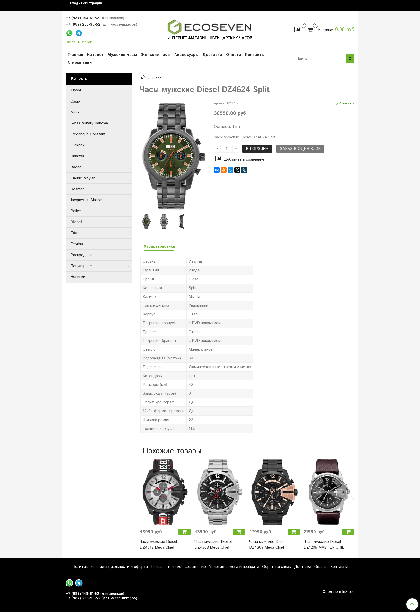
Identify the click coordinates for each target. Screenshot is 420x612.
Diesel (157, 78)
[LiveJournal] (244, 170)
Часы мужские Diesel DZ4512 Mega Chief (158, 544)
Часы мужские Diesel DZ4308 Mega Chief (213, 544)
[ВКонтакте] (217, 170)
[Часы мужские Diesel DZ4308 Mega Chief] (219, 492)
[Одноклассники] (224, 170)
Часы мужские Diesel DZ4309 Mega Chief (267, 544)
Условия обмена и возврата (234, 566)
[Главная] (143, 78)
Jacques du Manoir (86, 200)
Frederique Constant (87, 134)
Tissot (75, 90)
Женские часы (155, 55)
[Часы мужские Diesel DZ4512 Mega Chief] (165, 492)
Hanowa (77, 156)
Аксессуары (186, 55)
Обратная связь (276, 566)
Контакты (255, 55)
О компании (80, 62)
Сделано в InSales (338, 592)
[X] (237, 170)
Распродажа (81, 255)
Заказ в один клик (300, 149)
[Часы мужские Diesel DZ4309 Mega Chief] (274, 492)
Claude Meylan (82, 178)
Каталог (95, 55)
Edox (74, 233)
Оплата (233, 55)
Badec (75, 167)
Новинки (77, 277)
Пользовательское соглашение (178, 566)
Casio (75, 101)
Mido (74, 112)
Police (75, 211)
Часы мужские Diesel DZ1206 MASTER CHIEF (325, 544)
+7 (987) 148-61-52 (82, 18)
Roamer (77, 189)
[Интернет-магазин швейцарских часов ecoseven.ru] (210, 28)
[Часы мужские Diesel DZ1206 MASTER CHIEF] (329, 492)
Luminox (77, 145)
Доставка (212, 55)
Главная (75, 55)
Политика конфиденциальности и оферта (110, 566)
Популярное (81, 266)
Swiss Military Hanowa (89, 123)
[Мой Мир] (230, 170)
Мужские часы (122, 55)
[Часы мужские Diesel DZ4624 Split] (173, 156)
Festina (76, 244)
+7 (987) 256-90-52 (83, 24)
